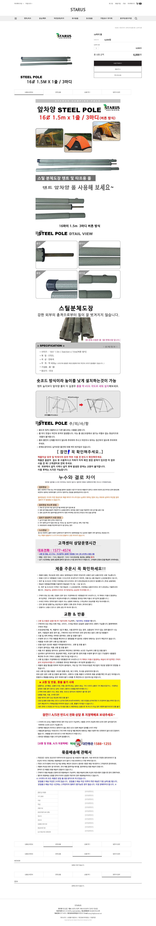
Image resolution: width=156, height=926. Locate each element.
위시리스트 (117, 75)
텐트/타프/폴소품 (130, 27)
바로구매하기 (118, 63)
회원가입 (118, 4)
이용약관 (93, 917)
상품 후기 (87, 92)
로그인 (111, 4)
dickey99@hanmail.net (95, 913)
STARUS (78, 9)
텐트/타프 (27, 18)
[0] (138, 4)
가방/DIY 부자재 (106, 18)
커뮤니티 (28, 4)
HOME (116, 27)
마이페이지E (18, 4)
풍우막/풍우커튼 (126, 18)
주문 (124, 4)
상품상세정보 (29, 92)
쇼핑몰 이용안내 (72, 917)
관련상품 (58, 92)
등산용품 (89, 18)
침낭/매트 (42, 18)
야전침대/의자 (59, 18)
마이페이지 (131, 4)
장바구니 (118, 69)
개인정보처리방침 (83, 917)
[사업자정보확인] (76, 911)
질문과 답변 (116, 92)
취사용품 (75, 18)
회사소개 (63, 917)
